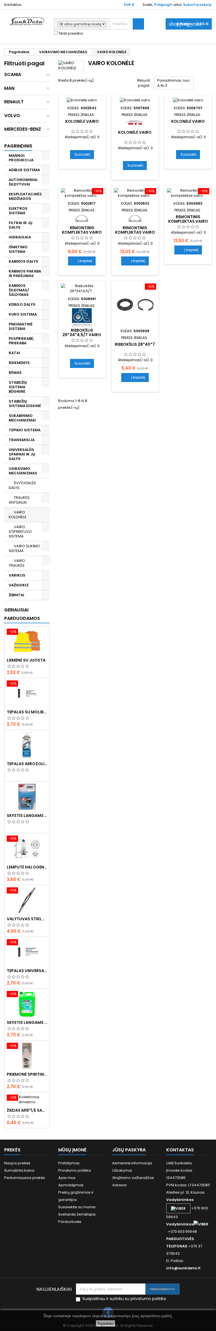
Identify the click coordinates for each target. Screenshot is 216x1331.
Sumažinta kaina (19, 1170)
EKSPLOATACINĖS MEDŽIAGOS (25, 196)
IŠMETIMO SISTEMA (18, 249)
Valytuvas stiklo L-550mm (27, 919)
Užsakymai (122, 1170)
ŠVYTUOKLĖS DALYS (22, 485)
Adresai (119, 1185)
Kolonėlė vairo (82, 121)
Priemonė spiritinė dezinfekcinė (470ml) (27, 1074)
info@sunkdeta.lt (183, 1268)
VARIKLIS (17, 575)
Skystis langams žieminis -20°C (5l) (27, 815)
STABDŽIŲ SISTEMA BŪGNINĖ (18, 387)
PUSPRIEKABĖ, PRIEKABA (21, 341)
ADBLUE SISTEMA (24, 170)
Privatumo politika (74, 1170)
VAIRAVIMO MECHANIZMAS (23, 471)
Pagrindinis (18, 146)
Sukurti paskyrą (197, 4)
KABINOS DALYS (23, 261)
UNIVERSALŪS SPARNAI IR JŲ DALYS (22, 454)
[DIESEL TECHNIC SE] (82, 316)
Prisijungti (163, 4)
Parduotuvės (69, 1221)
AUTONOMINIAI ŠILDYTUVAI (23, 182)
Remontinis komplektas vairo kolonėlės (82, 232)
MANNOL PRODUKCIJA (21, 158)
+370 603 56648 (182, 1231)
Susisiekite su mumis (77, 1207)
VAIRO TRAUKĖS (17, 563)
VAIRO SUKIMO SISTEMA (24, 548)
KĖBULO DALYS (22, 304)
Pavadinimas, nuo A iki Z (174, 84)
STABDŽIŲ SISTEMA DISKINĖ (25, 403)
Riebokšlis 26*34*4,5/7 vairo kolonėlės (81, 334)
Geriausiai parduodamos (22, 614)
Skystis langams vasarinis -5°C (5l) (27, 1022)
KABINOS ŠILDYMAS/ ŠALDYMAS (19, 290)
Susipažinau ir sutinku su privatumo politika (124, 1298)
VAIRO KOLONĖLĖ (17, 515)
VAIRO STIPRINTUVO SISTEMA (20, 531)
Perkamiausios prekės (24, 1177)
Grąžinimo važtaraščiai (133, 1177)
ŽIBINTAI (16, 595)
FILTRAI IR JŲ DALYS (20, 225)
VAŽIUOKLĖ (19, 585)
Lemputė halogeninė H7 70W (27, 867)
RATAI (14, 353)
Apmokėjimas (71, 1185)
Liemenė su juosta (26, 660)
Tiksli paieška (70, 33)
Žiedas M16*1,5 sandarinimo (27, 1110)
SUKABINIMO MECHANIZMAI (22, 418)
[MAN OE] (82, 218)
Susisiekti (82, 154)
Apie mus (66, 1177)
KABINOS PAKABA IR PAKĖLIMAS (25, 273)
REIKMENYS (19, 362)
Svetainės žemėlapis (77, 1214)
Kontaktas (13, 4)
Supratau (105, 1323)
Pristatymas (69, 1163)
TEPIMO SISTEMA (24, 430)
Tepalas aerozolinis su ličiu (27, 763)
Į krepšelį (82, 260)
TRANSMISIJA (22, 440)
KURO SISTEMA (23, 314)
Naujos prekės (17, 1163)
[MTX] (135, 122)
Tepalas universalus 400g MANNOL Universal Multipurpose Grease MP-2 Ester (27, 970)
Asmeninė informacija (132, 1163)
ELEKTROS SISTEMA (18, 211)
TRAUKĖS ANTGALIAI (19, 500)
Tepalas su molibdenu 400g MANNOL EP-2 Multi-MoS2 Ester (27, 712)
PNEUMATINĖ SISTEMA (21, 326)
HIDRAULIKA (20, 237)
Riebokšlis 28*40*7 (135, 344)
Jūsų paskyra (129, 1150)
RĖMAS (15, 372)
